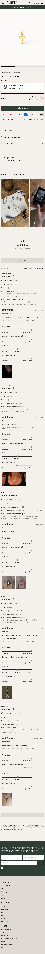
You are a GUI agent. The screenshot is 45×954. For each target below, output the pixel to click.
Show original (30, 320)
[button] (10, 72)
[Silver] (36, 98)
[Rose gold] (42, 98)
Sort (26, 269)
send (40, 863)
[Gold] (31, 98)
